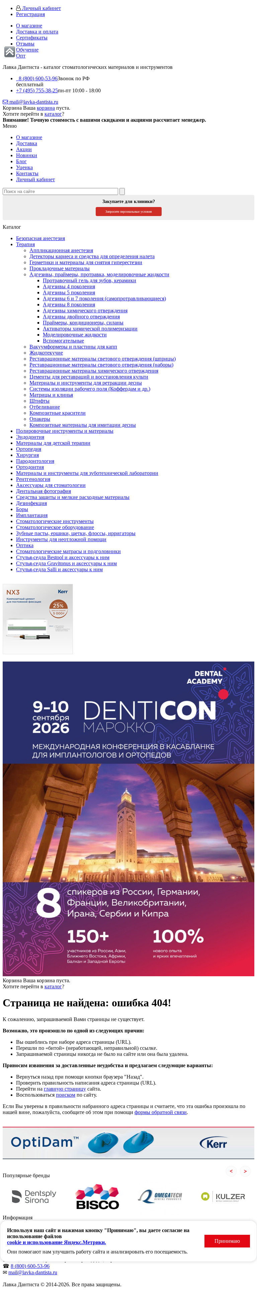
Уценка (24, 167)
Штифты (39, 401)
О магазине (29, 25)
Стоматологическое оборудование (55, 527)
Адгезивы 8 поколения (69, 304)
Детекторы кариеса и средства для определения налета (92, 256)
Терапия (25, 244)
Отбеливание (44, 407)
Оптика (24, 545)
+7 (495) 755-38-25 (37, 90)
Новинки (26, 155)
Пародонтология (35, 461)
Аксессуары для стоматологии (51, 485)
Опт (20, 56)
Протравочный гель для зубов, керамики (89, 280)
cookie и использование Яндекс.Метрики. (56, 1242)
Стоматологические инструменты (55, 521)
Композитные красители (57, 413)
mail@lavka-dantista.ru (33, 102)
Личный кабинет (41, 8)
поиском (65, 1095)
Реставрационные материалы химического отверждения (93, 371)
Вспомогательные (63, 340)
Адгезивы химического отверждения (85, 310)
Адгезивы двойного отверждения (81, 316)
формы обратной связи (161, 1112)
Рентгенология (33, 479)
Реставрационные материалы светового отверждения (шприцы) (102, 359)
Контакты (27, 173)
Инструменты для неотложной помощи (61, 539)
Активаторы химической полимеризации (90, 328)
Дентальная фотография (43, 491)
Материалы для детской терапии (53, 443)
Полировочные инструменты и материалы (64, 431)
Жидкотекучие (46, 353)
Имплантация (32, 515)
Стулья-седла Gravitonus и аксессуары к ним (66, 563)
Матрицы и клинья (51, 395)
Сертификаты (32, 37)
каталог (53, 114)
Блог (21, 161)
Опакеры (39, 419)
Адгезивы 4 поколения (69, 286)
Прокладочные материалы (59, 268)
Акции (24, 149)
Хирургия (27, 455)
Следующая (245, 1171)
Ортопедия (28, 449)
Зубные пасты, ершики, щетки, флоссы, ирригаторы (76, 533)
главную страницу (65, 1089)
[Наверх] (9, 51)
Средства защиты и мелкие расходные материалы (73, 497)
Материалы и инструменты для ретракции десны (85, 383)
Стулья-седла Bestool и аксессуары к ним (62, 557)
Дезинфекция (31, 503)
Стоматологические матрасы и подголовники (68, 551)
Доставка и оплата (37, 31)
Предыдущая (231, 1171)
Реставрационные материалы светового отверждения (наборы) (101, 365)
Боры (22, 509)
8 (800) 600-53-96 (37, 78)
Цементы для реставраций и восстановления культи (88, 377)
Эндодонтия (30, 437)
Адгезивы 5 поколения (69, 292)
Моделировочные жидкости (75, 334)
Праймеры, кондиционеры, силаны (83, 322)
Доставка (26, 143)
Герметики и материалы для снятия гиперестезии (85, 262)
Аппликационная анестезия (61, 250)
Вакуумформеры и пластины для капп (73, 346)
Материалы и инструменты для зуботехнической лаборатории (87, 473)
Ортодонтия (30, 467)
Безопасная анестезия (40, 238)
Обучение (27, 50)
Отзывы (25, 43)
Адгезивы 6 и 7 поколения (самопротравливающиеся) (104, 298)
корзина (46, 108)
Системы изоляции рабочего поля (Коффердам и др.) (89, 389)
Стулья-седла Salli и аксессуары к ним (59, 569)
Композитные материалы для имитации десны (82, 425)
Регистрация (30, 14)
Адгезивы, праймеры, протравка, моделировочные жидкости (99, 274)
